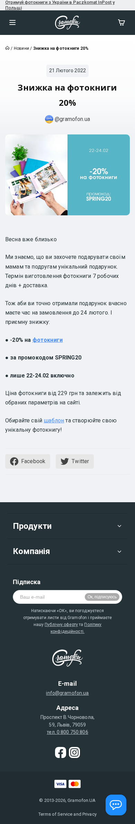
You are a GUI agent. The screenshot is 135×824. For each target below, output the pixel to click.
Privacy (89, 814)
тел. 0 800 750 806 (67, 732)
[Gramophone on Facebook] (60, 752)
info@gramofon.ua (67, 693)
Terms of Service (55, 814)
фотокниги (48, 340)
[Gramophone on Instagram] (74, 752)
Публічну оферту (61, 624)
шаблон (54, 420)
